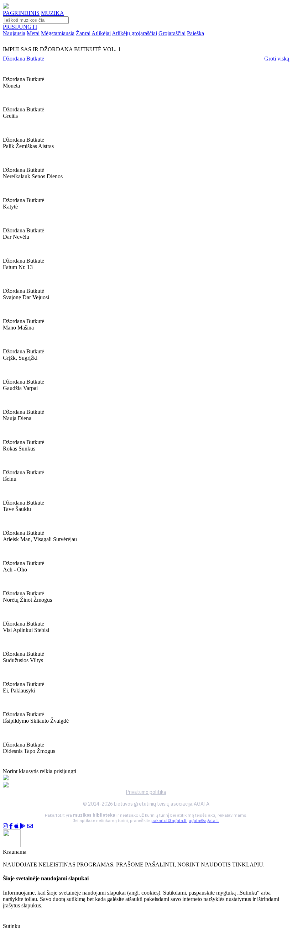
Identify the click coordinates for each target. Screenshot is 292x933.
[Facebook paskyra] (11, 826)
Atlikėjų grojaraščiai (134, 33)
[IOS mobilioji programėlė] (16, 826)
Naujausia (14, 33)
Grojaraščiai (172, 33)
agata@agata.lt (204, 820)
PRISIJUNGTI (20, 27)
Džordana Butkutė (23, 59)
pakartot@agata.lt (169, 820)
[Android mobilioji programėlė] (23, 826)
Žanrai (83, 33)
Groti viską (276, 59)
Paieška (195, 33)
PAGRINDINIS (21, 13)
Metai (33, 33)
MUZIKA (52, 13)
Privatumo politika (146, 792)
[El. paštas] (30, 826)
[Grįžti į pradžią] (6, 7)
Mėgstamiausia (57, 33)
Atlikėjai (101, 33)
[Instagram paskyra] (5, 826)
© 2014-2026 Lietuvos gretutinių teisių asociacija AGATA (146, 804)
